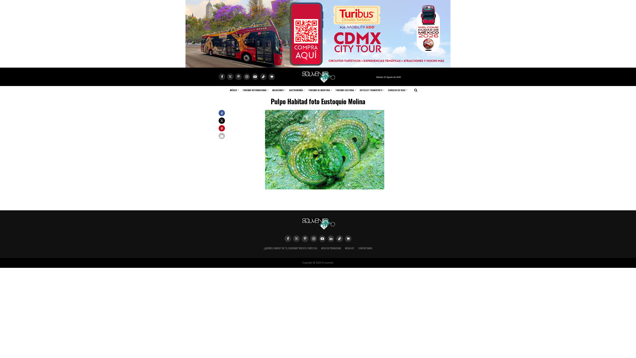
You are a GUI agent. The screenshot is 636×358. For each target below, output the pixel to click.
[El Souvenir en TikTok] (339, 238)
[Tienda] (348, 238)
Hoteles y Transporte (371, 90)
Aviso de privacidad (331, 248)
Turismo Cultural (344, 90)
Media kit (349, 248)
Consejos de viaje (396, 90)
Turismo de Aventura (319, 90)
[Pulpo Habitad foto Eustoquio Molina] (324, 188)
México (233, 90)
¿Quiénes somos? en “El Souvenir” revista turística (290, 248)
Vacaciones (278, 90)
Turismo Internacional (254, 90)
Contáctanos (365, 248)
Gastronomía (296, 90)
